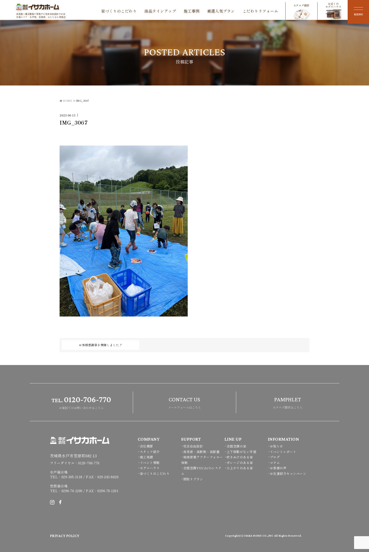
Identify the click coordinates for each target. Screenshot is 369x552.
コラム (275, 462)
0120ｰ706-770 (89, 462)
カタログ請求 (301, 5)
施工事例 (191, 11)
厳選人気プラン (221, 11)
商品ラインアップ (160, 11)
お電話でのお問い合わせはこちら (81, 402)
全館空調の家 (236, 446)
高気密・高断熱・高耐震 (201, 451)
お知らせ (276, 446)
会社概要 (146, 446)
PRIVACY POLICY (64, 536)
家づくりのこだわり (119, 11)
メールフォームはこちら (184, 402)
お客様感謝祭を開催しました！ (100, 345)
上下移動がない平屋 (241, 451)
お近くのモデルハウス (333, 5)
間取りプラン (193, 479)
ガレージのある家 (240, 462)
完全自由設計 (193, 446)
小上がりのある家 (240, 468)
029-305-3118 (72, 476)
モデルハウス (150, 468)
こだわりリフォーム (260, 11)
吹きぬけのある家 (240, 457)
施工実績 (146, 457)
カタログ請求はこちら (288, 402)
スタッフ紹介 (150, 451)
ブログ (275, 457)
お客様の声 (278, 468)
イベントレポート (283, 451)
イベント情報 (150, 462)
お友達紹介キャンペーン (288, 473)
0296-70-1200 (72, 490)
